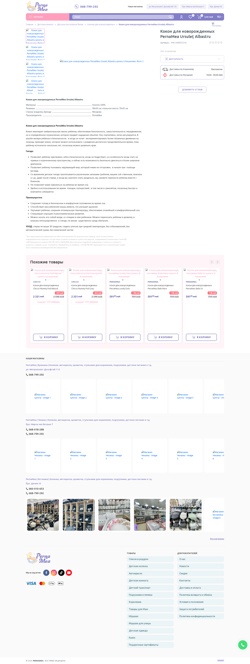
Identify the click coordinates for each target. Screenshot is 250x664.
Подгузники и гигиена (140, 595)
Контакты (184, 580)
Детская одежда (138, 630)
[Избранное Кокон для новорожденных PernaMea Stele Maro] (177, 271)
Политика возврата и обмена (195, 595)
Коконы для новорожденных (101, 24)
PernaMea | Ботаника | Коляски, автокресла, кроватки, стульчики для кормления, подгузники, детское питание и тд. (89, 479)
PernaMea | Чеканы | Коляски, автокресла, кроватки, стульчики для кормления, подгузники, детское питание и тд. (88, 420)
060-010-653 (36, 488)
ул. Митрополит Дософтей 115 (163, 6)
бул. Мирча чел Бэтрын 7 (193, 6)
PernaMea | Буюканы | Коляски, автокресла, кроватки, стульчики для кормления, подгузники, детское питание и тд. (89, 365)
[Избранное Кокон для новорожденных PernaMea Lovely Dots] (139, 271)
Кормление (135, 602)
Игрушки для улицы (140, 623)
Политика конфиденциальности (197, 616)
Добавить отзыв (192, 89)
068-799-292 (36, 374)
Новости (184, 566)
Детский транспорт (139, 587)
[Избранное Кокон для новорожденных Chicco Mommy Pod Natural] (63, 271)
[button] (35, 31)
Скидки (183, 573)
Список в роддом (138, 559)
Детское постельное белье (70, 24)
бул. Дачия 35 (216, 6)
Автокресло (135, 573)
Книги (132, 637)
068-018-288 (36, 429)
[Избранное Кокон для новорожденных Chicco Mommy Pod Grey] (101, 271)
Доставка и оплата (190, 587)
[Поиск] (170, 16)
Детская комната (45, 24)
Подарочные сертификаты (143, 644)
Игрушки (133, 616)
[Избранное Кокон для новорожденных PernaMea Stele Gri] (216, 271)
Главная (29, 24)
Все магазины (217, 539)
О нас (182, 559)
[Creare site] (220, 661)
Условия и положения (191, 602)
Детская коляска (138, 566)
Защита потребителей (191, 609)
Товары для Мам (138, 609)
